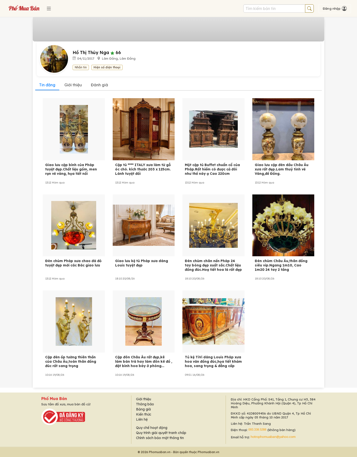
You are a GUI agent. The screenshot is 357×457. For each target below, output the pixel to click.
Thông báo (145, 404)
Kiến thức (143, 414)
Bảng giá (143, 409)
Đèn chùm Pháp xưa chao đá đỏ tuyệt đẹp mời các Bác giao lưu (73, 263)
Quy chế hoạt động (151, 427)
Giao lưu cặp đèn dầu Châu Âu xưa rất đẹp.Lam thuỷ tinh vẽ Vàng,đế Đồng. (281, 169)
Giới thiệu (73, 84)
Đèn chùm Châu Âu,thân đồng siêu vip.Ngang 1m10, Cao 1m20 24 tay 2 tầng (281, 265)
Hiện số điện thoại (107, 67)
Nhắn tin (81, 67)
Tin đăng (47, 84)
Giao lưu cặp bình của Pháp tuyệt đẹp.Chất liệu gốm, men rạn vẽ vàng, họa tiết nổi (71, 169)
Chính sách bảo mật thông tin (160, 438)
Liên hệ (142, 419)
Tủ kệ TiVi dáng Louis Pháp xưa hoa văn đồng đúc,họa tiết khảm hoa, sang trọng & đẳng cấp (213, 361)
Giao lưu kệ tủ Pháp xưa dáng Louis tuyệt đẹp (141, 263)
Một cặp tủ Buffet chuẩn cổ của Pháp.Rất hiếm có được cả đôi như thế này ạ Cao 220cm (212, 169)
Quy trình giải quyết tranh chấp (161, 433)
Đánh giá (99, 84)
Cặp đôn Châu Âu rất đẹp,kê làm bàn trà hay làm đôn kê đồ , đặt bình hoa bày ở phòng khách (143, 361)
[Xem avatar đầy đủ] (56, 58)
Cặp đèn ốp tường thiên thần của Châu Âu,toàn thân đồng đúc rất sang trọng (70, 361)
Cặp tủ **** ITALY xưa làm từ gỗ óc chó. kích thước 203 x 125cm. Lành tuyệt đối (143, 169)
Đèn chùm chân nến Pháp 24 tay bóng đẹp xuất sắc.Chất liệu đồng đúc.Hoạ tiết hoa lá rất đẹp (213, 265)
